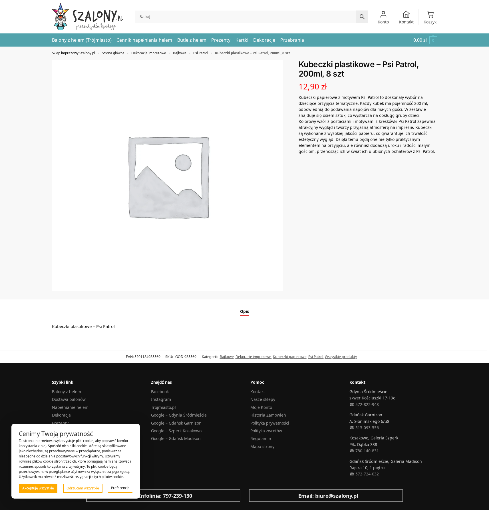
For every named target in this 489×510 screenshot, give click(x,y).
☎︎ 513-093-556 (364, 427)
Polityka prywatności (269, 423)
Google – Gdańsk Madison (176, 438)
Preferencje (120, 487)
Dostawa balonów (69, 399)
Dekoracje (61, 415)
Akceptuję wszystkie (38, 488)
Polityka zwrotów (266, 430)
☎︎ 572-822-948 (364, 404)
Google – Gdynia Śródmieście (179, 415)
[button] (425, 40)
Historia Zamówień (268, 415)
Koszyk (430, 22)
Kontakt (406, 22)
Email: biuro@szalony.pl (328, 495)
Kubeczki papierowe (290, 356)
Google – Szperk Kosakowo (176, 430)
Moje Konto (261, 407)
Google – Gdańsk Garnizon (176, 423)
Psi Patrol (200, 53)
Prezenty (60, 423)
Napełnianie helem (70, 407)
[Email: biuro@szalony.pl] (257, 495)
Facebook (160, 391)
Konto (383, 22)
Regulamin (260, 438)
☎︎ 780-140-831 (364, 450)
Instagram (161, 399)
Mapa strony (262, 446)
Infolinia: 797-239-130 (165, 495)
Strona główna (113, 53)
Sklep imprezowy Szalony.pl (73, 53)
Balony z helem (66, 391)
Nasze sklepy (262, 399)
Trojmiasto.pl (163, 407)
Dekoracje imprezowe (148, 53)
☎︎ (351, 474)
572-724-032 (366, 474)
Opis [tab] (244, 311)
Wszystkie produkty (341, 356)
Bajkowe (179, 53)
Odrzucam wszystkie (83, 488)
